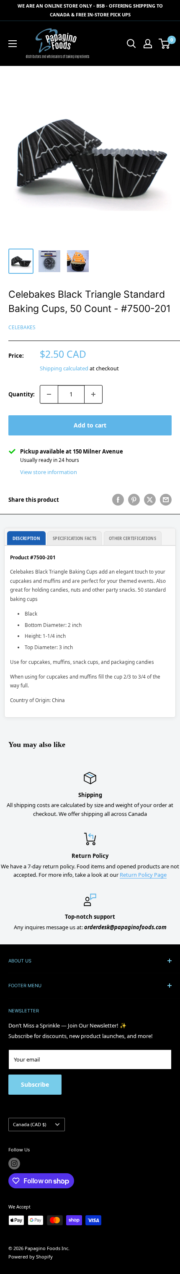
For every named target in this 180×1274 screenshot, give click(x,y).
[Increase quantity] (93, 394)
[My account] (148, 43)
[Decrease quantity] (49, 394)
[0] (164, 44)
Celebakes (22, 327)
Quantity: (21, 394)
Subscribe (35, 1084)
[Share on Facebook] (118, 500)
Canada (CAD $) (29, 1124)
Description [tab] (26, 538)
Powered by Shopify (30, 1256)
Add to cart (90, 425)
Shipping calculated (64, 368)
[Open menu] (12, 43)
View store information (48, 472)
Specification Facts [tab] (74, 538)
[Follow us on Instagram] (14, 1163)
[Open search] (131, 43)
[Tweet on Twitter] (150, 500)
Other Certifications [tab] (132, 538)
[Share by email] (166, 500)
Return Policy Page (143, 874)
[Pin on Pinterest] (134, 500)
